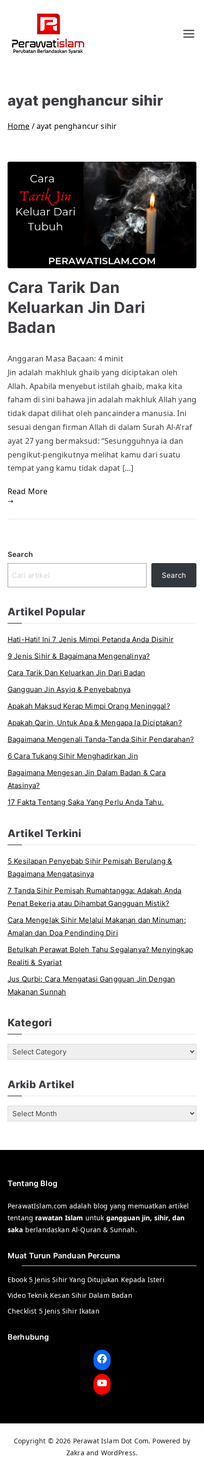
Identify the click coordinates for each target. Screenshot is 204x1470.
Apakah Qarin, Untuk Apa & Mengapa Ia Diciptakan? (95, 722)
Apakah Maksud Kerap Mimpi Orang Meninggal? (89, 706)
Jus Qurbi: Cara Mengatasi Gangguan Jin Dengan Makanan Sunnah (91, 985)
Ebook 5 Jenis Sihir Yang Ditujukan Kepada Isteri (86, 1279)
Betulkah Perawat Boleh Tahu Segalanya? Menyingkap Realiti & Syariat (100, 956)
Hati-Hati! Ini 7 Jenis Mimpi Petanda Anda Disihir (91, 639)
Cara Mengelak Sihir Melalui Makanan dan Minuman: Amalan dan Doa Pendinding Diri (97, 926)
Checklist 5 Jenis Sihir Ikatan (54, 1310)
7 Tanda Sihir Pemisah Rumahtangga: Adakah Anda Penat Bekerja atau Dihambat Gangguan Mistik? (94, 897)
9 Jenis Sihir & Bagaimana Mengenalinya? (79, 656)
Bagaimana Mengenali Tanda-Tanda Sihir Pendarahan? (101, 739)
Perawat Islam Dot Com (110, 1440)
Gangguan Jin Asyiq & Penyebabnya (69, 689)
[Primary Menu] (188, 33)
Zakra (75, 1452)
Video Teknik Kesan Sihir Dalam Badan (70, 1295)
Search (20, 554)
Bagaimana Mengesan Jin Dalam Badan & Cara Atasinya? (87, 779)
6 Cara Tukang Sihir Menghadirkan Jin (73, 755)
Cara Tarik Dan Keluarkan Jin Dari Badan (76, 307)
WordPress (118, 1452)
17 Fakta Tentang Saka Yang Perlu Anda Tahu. (86, 802)
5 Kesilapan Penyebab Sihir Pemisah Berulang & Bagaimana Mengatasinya (90, 867)
